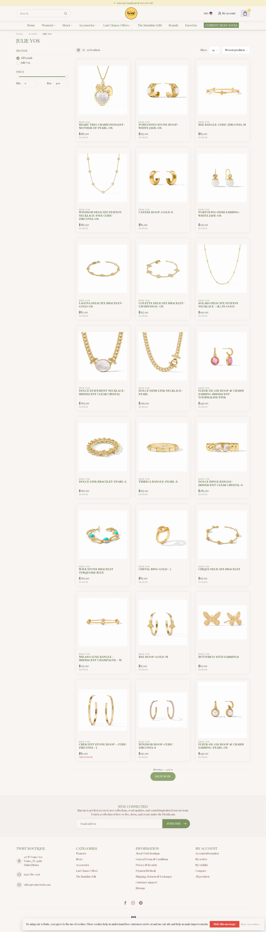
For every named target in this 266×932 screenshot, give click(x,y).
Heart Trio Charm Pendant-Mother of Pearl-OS (102, 126)
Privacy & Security (146, 865)
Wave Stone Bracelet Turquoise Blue (96, 570)
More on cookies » (251, 924)
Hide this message (225, 924)
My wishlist (201, 865)
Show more (163, 776)
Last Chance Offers (116, 25)
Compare (200, 871)
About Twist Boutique (148, 853)
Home (31, 25)
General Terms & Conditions (152, 859)
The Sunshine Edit (150, 25)
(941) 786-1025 (32, 874)
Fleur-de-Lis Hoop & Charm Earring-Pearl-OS (221, 746)
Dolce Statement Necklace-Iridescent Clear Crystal (102, 392)
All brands (26, 58)
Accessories (86, 25)
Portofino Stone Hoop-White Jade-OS (159, 126)
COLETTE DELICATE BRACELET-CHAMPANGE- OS (162, 304)
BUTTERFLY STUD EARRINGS (218, 656)
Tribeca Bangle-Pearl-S (158, 481)
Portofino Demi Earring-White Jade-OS (219, 213)
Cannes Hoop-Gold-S (156, 212)
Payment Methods (146, 871)
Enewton (191, 25)
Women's (47, 25)
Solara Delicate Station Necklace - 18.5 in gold (218, 304)
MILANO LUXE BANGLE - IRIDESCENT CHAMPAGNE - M (100, 658)
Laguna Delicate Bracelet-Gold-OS (101, 304)
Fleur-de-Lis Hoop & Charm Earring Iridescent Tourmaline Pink (221, 394)
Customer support (146, 882)
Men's (66, 25)
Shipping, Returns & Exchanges (154, 876)
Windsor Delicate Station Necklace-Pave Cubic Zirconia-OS (100, 215)
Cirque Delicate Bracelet (219, 569)
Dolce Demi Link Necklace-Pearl (161, 392)
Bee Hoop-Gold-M (153, 656)
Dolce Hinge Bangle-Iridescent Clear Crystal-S (220, 483)
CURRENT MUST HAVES (221, 25)
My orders (201, 859)
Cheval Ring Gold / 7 (155, 569)
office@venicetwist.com (37, 884)
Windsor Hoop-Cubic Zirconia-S (156, 746)
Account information (207, 853)
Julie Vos (47, 33)
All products (202, 876)
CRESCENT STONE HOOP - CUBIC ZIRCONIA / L (102, 746)
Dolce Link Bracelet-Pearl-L (103, 481)
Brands (173, 25)
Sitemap (140, 888)
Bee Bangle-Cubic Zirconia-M (222, 124)
